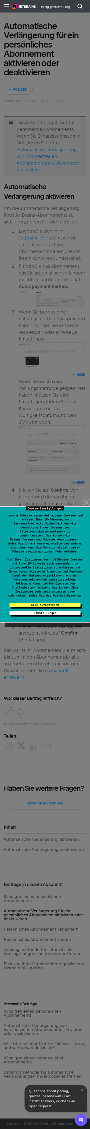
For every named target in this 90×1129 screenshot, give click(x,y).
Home (24, 6)
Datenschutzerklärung (46, 576)
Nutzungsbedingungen (30, 580)
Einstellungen (45, 613)
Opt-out (59, 596)
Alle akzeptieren (45, 605)
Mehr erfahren (67, 551)
